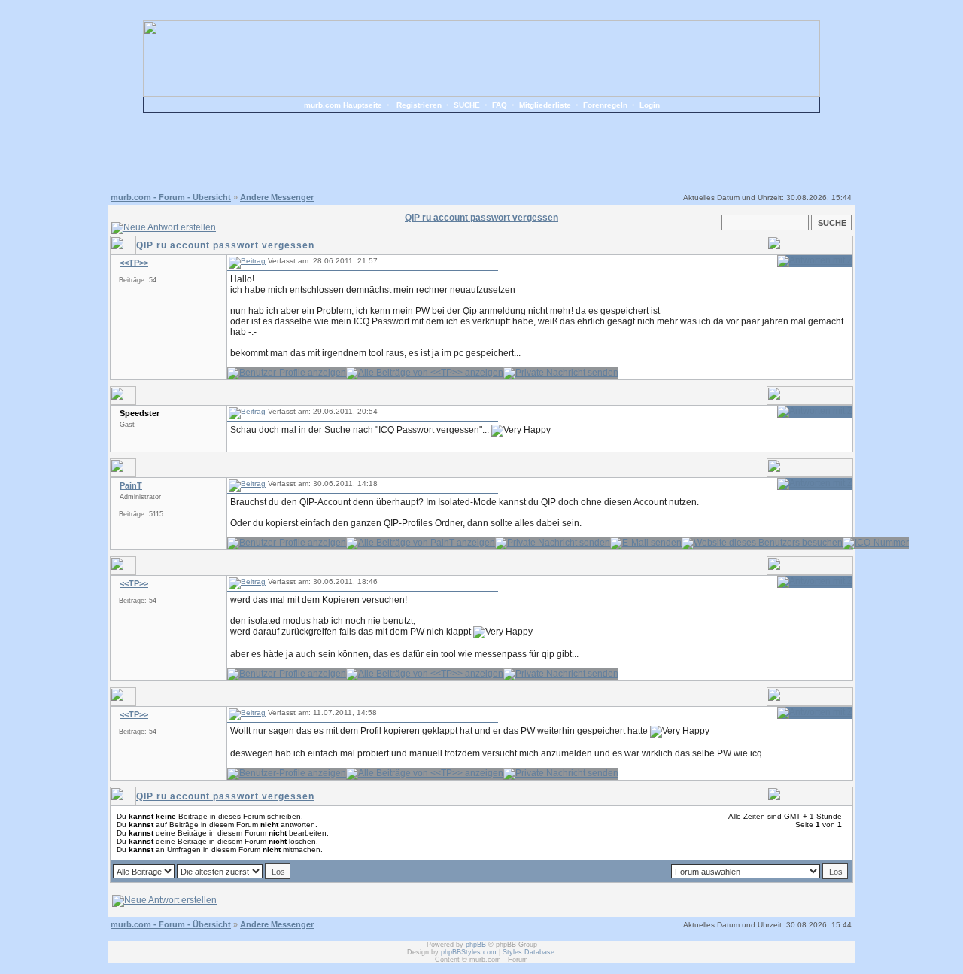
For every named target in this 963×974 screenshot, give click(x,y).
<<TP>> (134, 262)
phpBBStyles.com (469, 952)
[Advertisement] (481, 150)
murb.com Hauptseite (343, 105)
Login (649, 105)
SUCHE (467, 105)
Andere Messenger (277, 197)
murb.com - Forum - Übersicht (171, 197)
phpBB (476, 944)
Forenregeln (605, 105)
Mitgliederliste (545, 105)
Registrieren (419, 105)
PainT (131, 485)
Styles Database (528, 952)
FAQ (499, 105)
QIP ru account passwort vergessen (225, 796)
